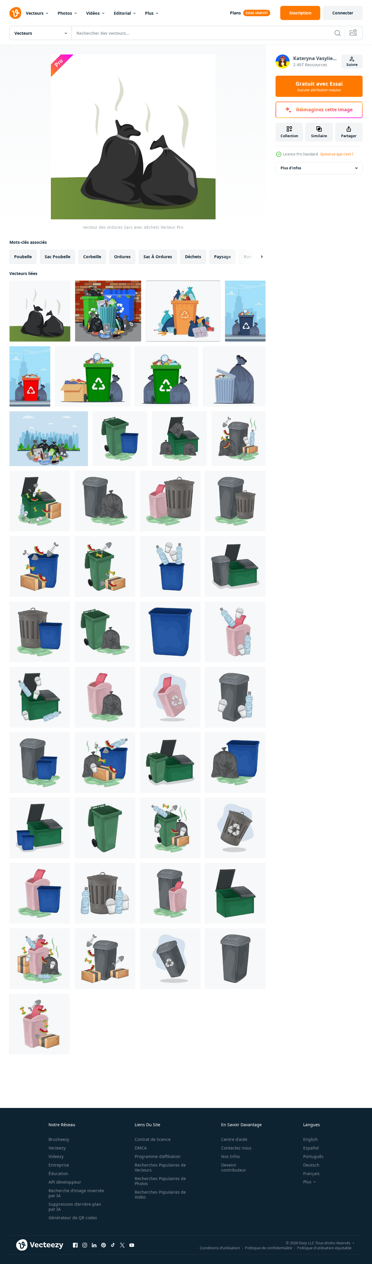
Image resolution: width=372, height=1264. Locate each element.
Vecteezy (57, 1148)
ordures (122, 256)
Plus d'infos (291, 167)
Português (313, 1156)
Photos (65, 13)
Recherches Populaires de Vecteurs (160, 1167)
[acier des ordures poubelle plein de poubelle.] (108, 311)
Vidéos (93, 13)
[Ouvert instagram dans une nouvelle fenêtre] (84, 1245)
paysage (222, 256)
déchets (193, 256)
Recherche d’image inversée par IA (76, 1193)
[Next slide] (256, 257)
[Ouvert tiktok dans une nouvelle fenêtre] (113, 1245)
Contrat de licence (153, 1139)
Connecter (342, 13)
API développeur (65, 1182)
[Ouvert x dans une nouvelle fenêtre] (122, 1245)
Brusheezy (59, 1139)
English (310, 1139)
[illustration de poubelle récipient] (179, 438)
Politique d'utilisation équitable (324, 1247)
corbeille (92, 256)
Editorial (122, 13)
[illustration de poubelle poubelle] (120, 438)
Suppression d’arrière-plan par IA (75, 1206)
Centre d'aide (234, 1139)
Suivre (352, 64)
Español (311, 1148)
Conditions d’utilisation (220, 1247)
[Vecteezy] (15, 13)
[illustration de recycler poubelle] (170, 697)
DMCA (141, 1148)
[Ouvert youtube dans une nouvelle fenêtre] (131, 1245)
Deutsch (311, 1165)
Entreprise (59, 1165)
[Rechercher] (337, 33)
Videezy (56, 1156)
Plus (149, 13)
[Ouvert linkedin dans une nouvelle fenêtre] (94, 1245)
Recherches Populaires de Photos (160, 1181)
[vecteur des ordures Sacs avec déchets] (39, 311)
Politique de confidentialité (268, 1247)
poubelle (23, 256)
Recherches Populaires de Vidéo (160, 1194)
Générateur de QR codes (73, 1217)
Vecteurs (35, 13)
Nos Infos (230, 1156)
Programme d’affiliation (158, 1156)
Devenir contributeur (233, 1167)
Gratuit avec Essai (319, 86)
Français (311, 1173)
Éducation (58, 1173)
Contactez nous (236, 1148)
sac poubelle (57, 256)
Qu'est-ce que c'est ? (336, 154)
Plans (235, 13)
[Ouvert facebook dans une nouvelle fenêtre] (75, 1245)
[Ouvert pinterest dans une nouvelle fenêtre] (103, 1245)
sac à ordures (158, 256)
